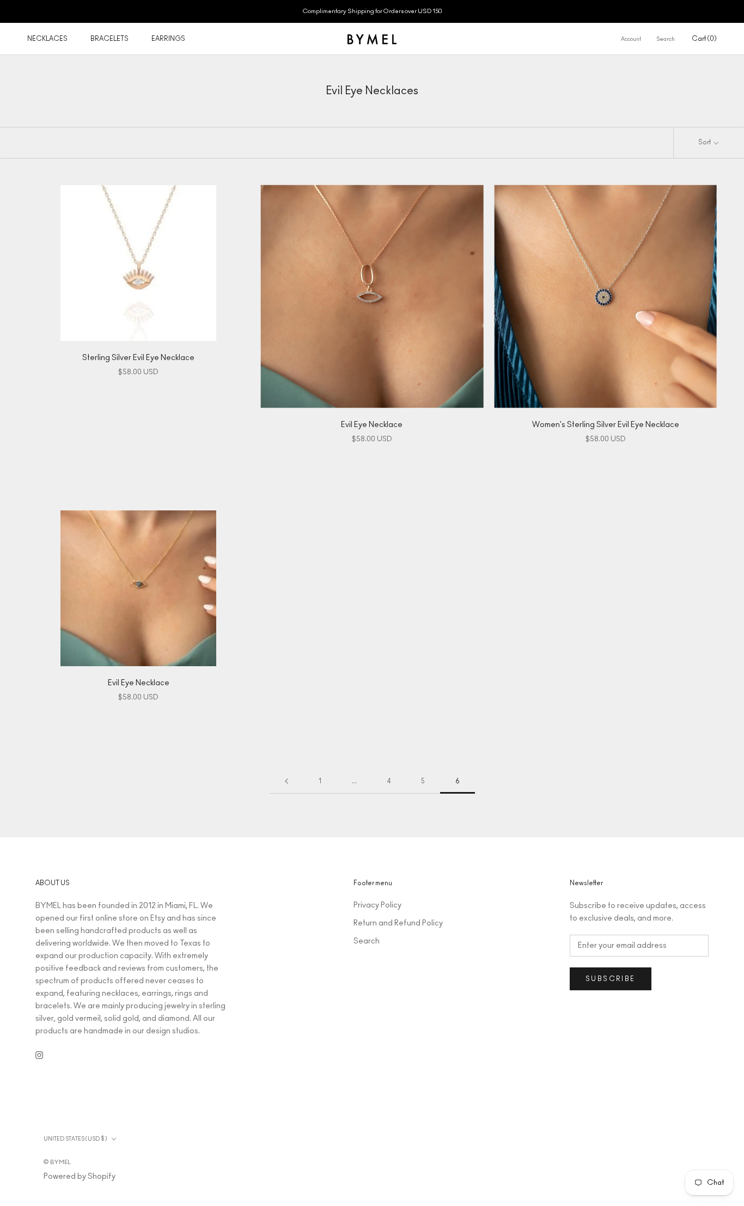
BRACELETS (109, 38)
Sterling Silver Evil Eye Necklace (138, 358)
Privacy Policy (377, 905)
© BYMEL (57, 1162)
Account (631, 39)
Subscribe (611, 979)
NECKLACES (47, 38)
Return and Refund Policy (398, 923)
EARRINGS (168, 38)
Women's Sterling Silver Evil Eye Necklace (605, 425)
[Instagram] (39, 1055)
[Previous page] (286, 781)
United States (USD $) (75, 1139)
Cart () (704, 38)
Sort (705, 142)
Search (665, 39)
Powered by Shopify (79, 1176)
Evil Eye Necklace (372, 425)
